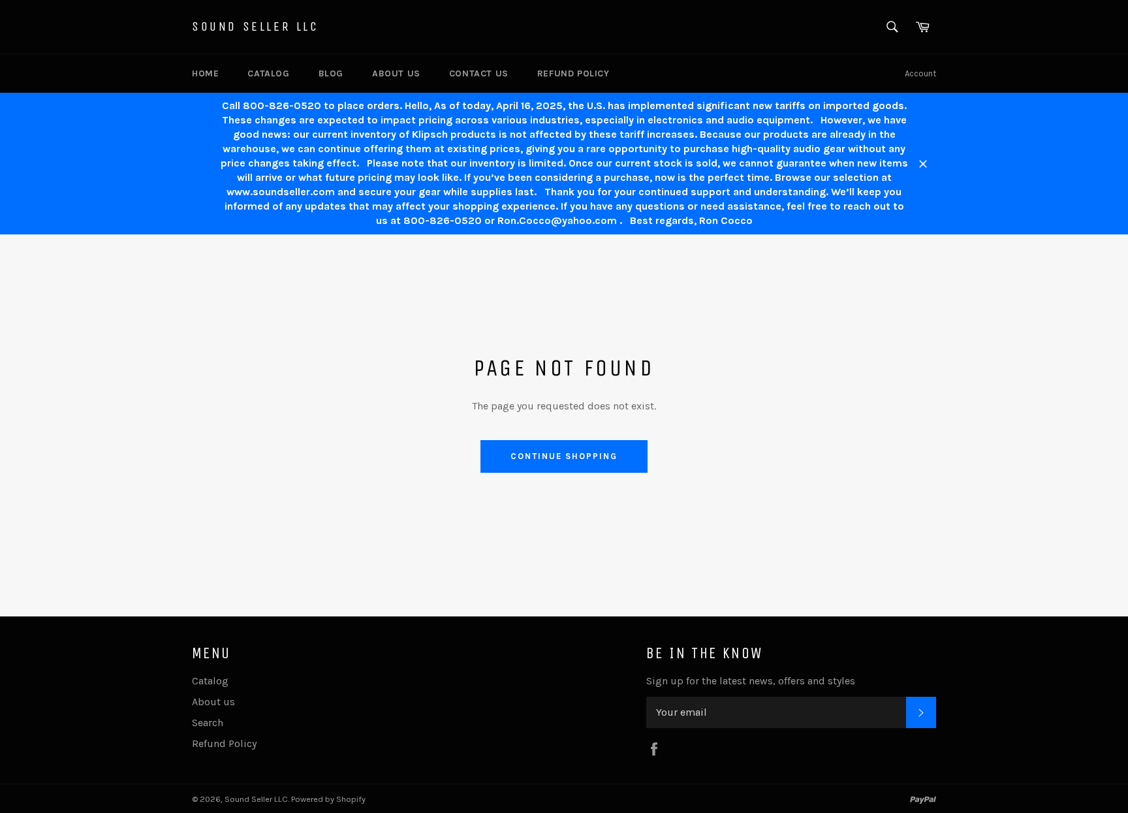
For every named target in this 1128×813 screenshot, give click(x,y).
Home (205, 73)
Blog (331, 73)
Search (207, 722)
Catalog (268, 73)
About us (396, 73)
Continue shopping (563, 456)
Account (920, 73)
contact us (479, 73)
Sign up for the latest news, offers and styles (750, 681)
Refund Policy (573, 73)
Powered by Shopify (328, 799)
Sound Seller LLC (255, 26)
